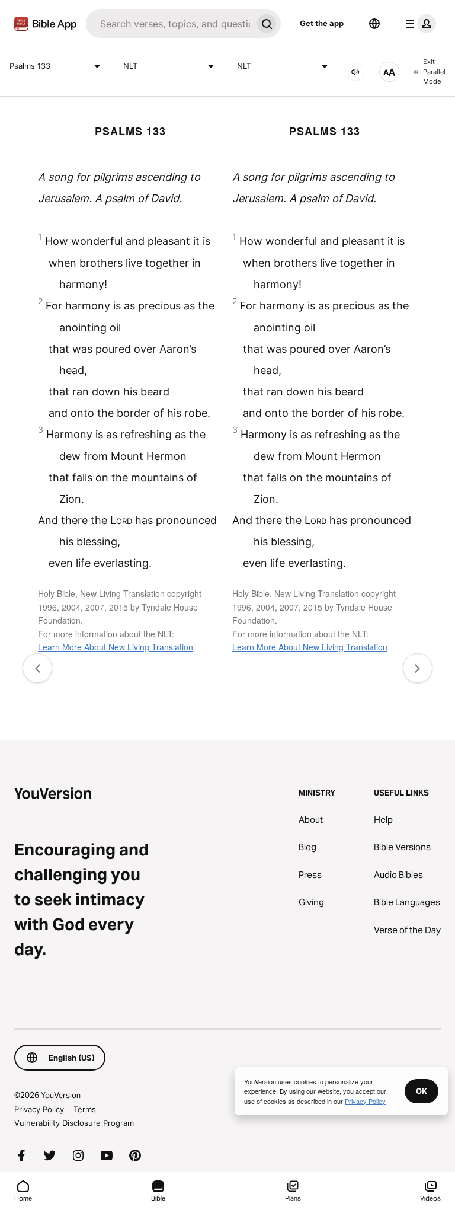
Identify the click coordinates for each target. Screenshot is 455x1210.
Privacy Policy (39, 1109)
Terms (84, 1109)
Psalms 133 (29, 66)
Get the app (322, 23)
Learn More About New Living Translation (115, 647)
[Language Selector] (374, 24)
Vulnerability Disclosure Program (74, 1123)
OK (421, 1091)
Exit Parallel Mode (434, 71)
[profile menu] (418, 24)
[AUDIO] (355, 71)
